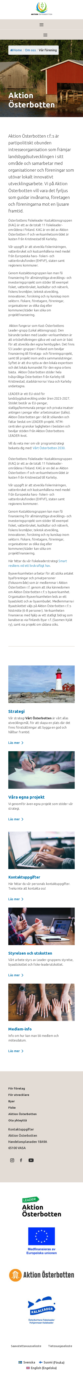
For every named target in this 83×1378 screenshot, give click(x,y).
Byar (11, 1101)
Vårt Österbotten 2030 (49, 448)
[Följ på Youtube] (31, 1160)
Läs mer (14, 742)
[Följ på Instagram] (12, 1160)
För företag (16, 1088)
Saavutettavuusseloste (26, 1346)
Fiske (12, 1107)
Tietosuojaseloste (59, 1346)
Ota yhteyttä (18, 1120)
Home (17, 50)
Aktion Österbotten (22, 1114)
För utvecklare (18, 1094)
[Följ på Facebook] (21, 1160)
